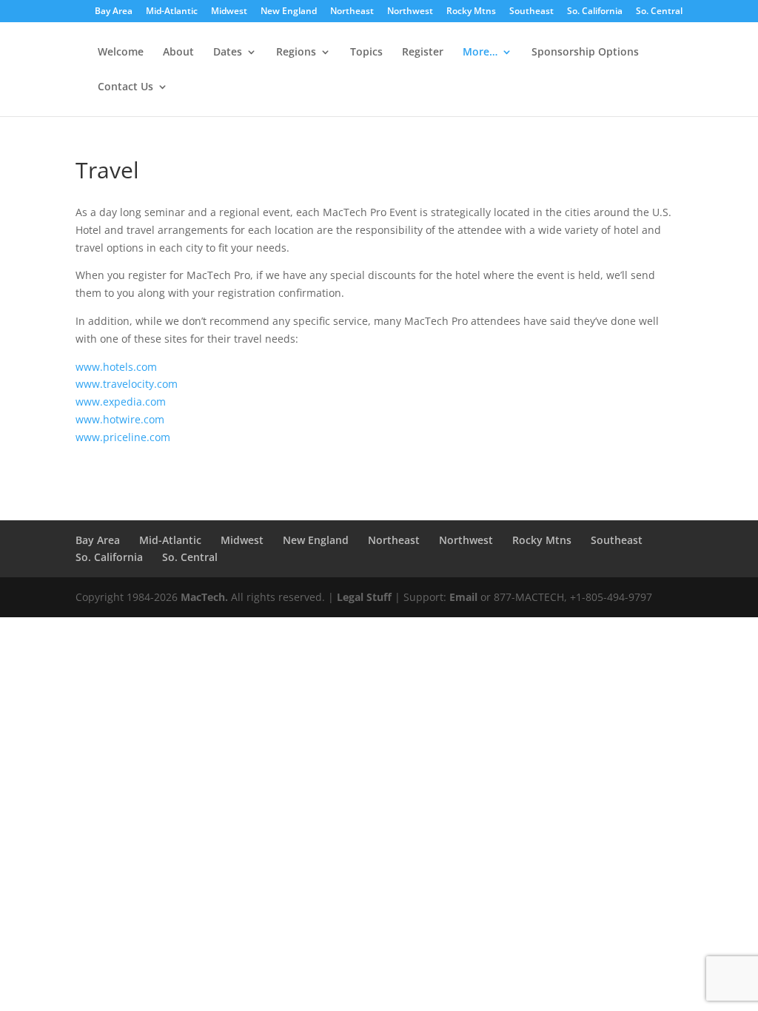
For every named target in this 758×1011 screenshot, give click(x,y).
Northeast (352, 12)
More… (480, 52)
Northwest (410, 12)
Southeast (531, 12)
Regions (296, 52)
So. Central (659, 12)
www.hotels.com (116, 367)
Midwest (229, 12)
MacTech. (204, 597)
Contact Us (125, 87)
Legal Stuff (364, 597)
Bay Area (114, 12)
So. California (595, 12)
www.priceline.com (123, 437)
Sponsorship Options (585, 52)
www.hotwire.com (120, 419)
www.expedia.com (121, 401)
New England (289, 12)
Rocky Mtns (471, 12)
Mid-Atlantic (172, 12)
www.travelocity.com (127, 384)
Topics (366, 52)
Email (463, 597)
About (178, 52)
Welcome (121, 52)
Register (422, 52)
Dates (227, 52)
